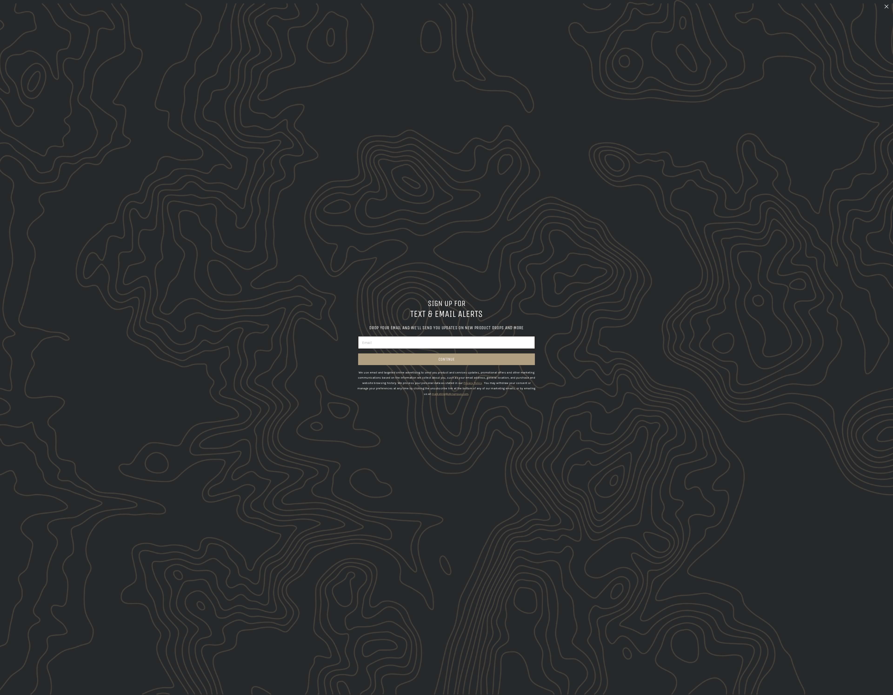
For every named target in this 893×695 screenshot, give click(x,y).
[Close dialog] (886, 6)
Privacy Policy (472, 383)
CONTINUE (446, 359)
